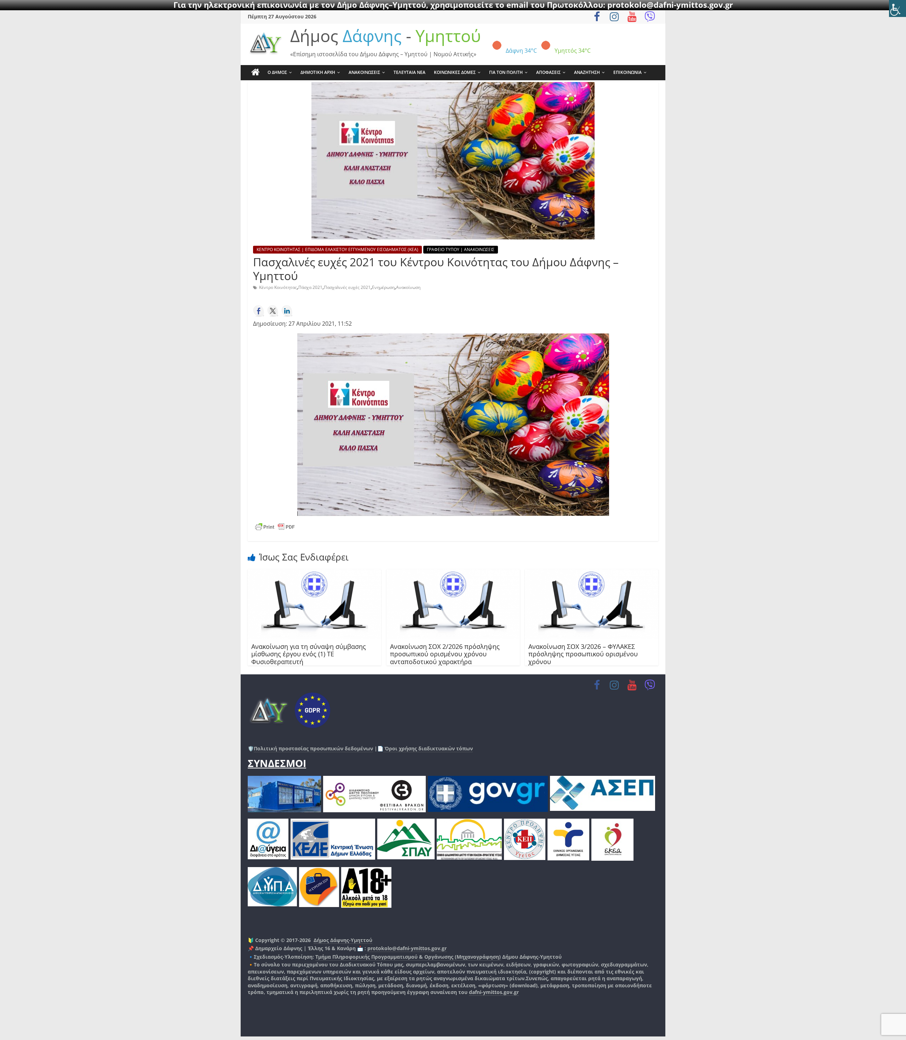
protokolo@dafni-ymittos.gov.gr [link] (407, 948)
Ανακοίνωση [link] (408, 287)
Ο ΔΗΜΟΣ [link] (277, 72)
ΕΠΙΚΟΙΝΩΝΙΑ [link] (627, 72)
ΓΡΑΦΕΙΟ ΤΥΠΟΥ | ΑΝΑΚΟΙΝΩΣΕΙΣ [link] (460, 249)
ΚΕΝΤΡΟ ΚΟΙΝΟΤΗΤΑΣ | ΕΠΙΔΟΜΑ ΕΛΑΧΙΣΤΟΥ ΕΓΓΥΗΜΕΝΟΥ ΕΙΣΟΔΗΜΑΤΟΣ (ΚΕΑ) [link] (337, 249)
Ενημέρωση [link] (383, 287)
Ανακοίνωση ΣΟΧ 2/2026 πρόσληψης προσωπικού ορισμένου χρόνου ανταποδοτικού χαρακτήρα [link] (445, 654)
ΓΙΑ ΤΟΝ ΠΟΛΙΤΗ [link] (506, 72)
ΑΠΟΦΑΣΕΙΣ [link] (548, 72)
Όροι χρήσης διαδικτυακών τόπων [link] (428, 748)
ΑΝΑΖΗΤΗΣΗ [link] (587, 72)
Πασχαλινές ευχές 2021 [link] (347, 287)
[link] (897, 8)
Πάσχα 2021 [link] (310, 287)
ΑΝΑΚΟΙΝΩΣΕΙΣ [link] (364, 72)
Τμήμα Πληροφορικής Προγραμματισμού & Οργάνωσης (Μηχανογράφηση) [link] (408, 956)
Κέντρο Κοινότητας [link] (278, 287)
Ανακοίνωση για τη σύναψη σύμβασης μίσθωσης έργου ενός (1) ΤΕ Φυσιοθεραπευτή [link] (308, 654)
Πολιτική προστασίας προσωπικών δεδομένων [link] (313, 748)
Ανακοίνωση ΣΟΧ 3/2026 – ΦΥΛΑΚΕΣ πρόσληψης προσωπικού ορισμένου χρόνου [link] (583, 654)
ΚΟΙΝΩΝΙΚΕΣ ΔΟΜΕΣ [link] (455, 72)
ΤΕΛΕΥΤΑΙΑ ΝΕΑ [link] (409, 72)
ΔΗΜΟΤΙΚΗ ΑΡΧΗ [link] (317, 72)
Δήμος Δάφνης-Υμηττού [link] (343, 940)
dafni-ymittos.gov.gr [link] (494, 992)
